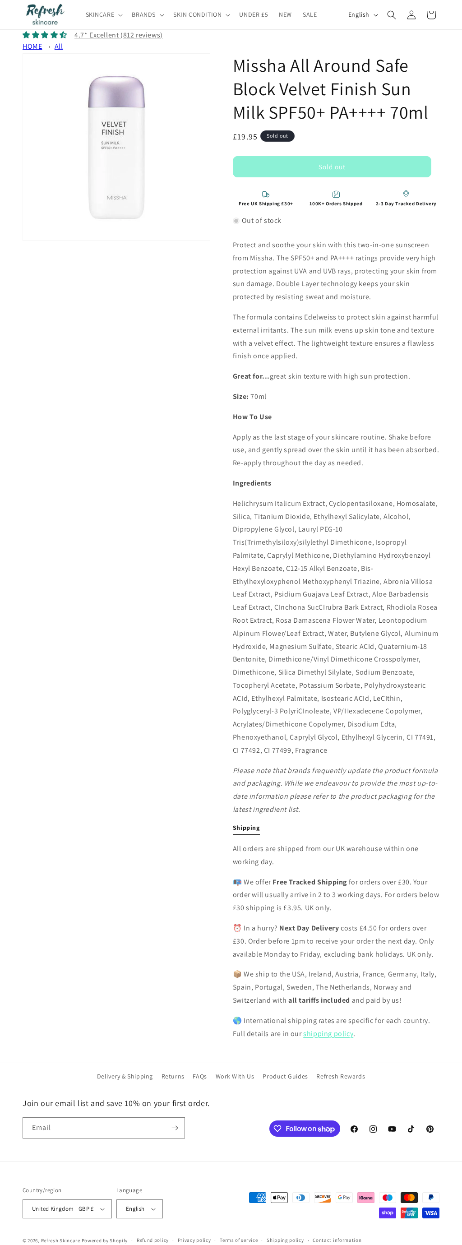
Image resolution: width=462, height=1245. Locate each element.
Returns (173, 1076)
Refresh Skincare (60, 1240)
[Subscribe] (175, 1128)
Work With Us (235, 1076)
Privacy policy (194, 1240)
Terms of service (239, 1240)
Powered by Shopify (105, 1240)
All (59, 46)
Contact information (337, 1240)
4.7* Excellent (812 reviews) (118, 35)
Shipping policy (285, 1240)
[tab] (246, 829)
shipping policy (328, 1033)
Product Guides (285, 1076)
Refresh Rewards (340, 1076)
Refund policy (153, 1240)
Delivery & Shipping (125, 1076)
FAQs (200, 1076)
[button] (103, 14)
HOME (32, 46)
